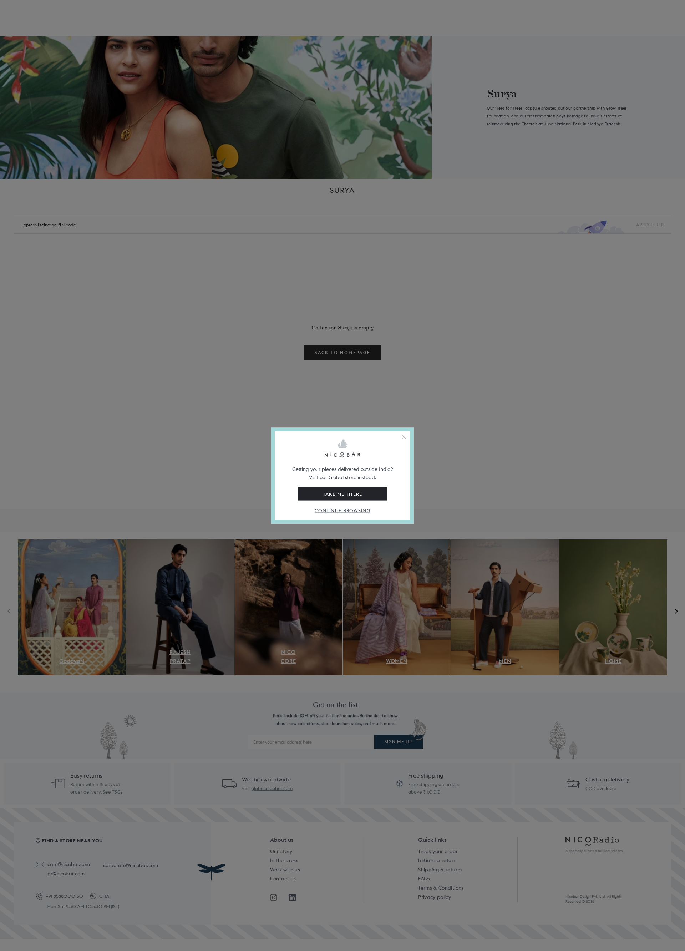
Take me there (342, 494)
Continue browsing (342, 510)
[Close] (404, 437)
